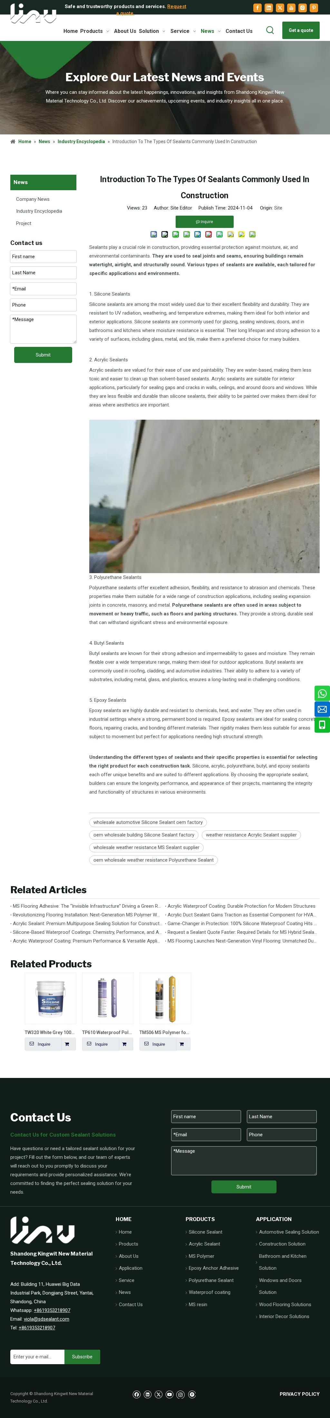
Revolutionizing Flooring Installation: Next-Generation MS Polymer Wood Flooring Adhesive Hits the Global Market (87, 915)
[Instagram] (302, 7)
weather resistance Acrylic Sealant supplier (251, 835)
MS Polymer (201, 1256)
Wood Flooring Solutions (285, 1304)
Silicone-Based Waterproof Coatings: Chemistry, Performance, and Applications (87, 932)
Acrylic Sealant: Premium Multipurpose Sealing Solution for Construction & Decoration (87, 923)
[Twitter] (280, 7)
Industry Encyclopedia (39, 211)
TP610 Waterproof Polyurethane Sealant (107, 1032)
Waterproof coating (209, 1292)
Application (130, 1268)
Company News (33, 199)
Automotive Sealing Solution (289, 1232)
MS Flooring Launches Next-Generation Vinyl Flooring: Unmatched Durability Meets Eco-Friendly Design (242, 941)
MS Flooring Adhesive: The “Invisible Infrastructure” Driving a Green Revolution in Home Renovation (87, 906)
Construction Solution (282, 1244)
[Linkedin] (269, 7)
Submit (43, 355)
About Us (129, 1256)
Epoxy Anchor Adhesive (214, 1268)
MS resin (198, 1304)
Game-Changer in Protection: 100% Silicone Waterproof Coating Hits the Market (242, 923)
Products (128, 1244)
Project (23, 223)
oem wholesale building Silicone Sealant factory (143, 835)
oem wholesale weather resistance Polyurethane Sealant (153, 860)
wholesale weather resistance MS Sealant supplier (146, 847)
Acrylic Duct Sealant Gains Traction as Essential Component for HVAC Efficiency (242, 915)
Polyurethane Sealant (211, 1280)
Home (125, 1232)
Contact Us (131, 1304)
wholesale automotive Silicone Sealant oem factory (148, 822)
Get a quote (301, 30)
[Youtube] (291, 7)
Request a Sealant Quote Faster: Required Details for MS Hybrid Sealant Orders (242, 932)
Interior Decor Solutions (284, 1316)
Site (278, 208)
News (125, 1292)
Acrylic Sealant (204, 1244)
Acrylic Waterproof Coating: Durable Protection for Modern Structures (241, 906)
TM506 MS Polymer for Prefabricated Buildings (165, 1032)
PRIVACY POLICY (300, 1394)
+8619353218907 (52, 1310)
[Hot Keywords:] (270, 30)
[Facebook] (257, 7)
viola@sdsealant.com (46, 1319)
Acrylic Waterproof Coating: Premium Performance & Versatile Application (87, 941)
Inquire (44, 1044)
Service (126, 1280)
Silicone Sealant (205, 1232)
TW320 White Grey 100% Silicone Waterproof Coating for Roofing (50, 1032)
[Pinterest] (314, 7)
